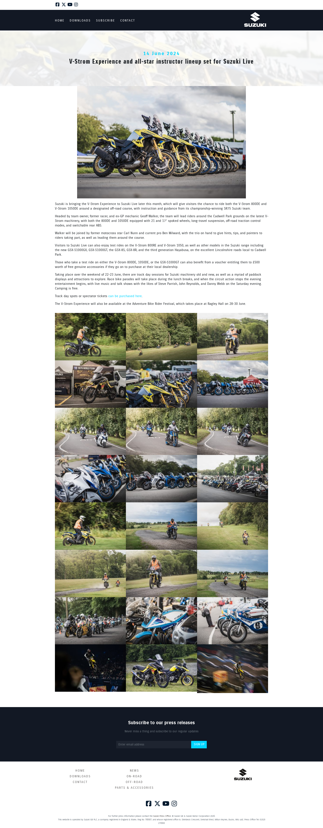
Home (80, 771)
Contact (80, 782)
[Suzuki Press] (255, 19)
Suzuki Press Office (162, 816)
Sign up (199, 744)
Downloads (80, 776)
